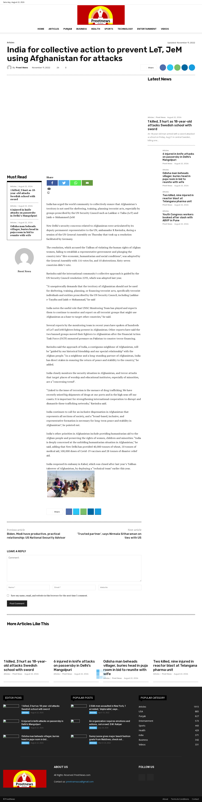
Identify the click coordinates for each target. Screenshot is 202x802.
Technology (125, 28)
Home (41, 28)
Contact (195, 799)
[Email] (87, 183)
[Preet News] (101, 15)
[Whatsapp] (75, 183)
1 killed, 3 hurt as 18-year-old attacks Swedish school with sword (23, 194)
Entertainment (147, 28)
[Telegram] (192, 67)
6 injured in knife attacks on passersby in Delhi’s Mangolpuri (23, 212)
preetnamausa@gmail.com (80, 781)
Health (95, 28)
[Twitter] (170, 67)
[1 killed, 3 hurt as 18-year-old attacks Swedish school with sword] (171, 98)
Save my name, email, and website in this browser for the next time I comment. (49, 595)
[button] (198, 29)
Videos (165, 28)
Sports (108, 28)
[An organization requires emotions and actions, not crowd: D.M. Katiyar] (75, 725)
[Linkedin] (184, 67)
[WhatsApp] (177, 67)
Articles (54, 28)
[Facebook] (191, 2)
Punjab (67, 28)
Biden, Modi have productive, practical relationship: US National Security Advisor (36, 535)
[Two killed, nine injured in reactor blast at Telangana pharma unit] (154, 197)
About (165, 799)
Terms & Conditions (180, 799)
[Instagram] (196, 2)
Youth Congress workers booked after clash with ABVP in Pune (178, 217)
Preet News (22, 68)
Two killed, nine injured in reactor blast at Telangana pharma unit (178, 198)
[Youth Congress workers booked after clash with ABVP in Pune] (154, 216)
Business (81, 28)
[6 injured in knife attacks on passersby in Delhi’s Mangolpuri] (154, 156)
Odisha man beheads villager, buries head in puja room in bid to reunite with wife (24, 230)
